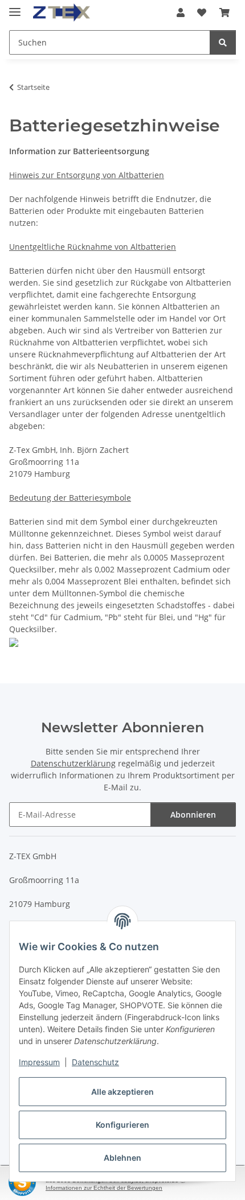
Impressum (39, 1062)
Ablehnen (122, 1157)
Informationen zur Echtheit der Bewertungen (104, 1188)
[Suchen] (223, 42)
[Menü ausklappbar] (15, 7)
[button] (180, 12)
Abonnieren (193, 814)
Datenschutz (95, 1062)
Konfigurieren (122, 1124)
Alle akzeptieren (122, 1091)
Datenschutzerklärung (73, 763)
